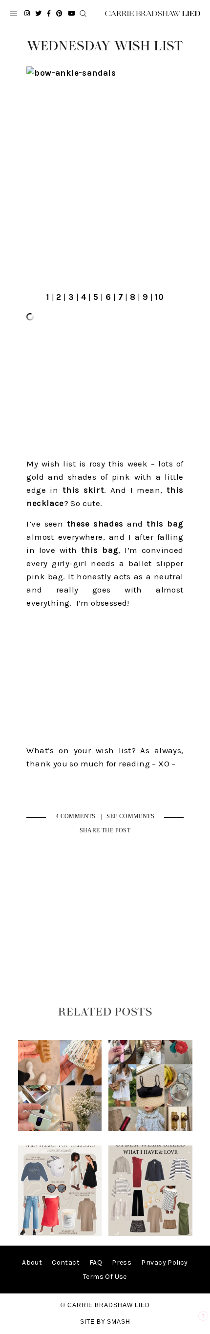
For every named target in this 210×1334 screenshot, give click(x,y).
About (32, 1262)
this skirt (83, 490)
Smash (118, 1321)
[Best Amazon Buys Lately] (60, 1128)
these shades (95, 524)
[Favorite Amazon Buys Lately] (150, 1128)
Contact (66, 1262)
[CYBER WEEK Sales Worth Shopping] (150, 1233)
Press (121, 1262)
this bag (165, 524)
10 (159, 297)
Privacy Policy (164, 1262)
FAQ (95, 1262)
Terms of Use (105, 1276)
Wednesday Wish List (105, 46)
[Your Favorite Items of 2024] (60, 1233)
